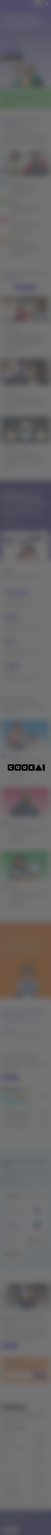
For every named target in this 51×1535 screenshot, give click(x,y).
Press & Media (39, 1461)
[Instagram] (25, 1427)
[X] (3, 1427)
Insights (36, 1453)
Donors (5, 1453)
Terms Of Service (39, 1496)
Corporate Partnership (12, 1487)
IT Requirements (39, 1487)
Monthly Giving (9, 1483)
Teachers (6, 1440)
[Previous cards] (37, 1079)
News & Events (40, 1457)
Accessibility (37, 1483)
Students (6, 1461)
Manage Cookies (39, 1500)
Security (35, 1491)
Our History (38, 1440)
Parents (5, 1457)
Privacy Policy (38, 1479)
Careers (36, 1465)
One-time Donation (10, 1479)
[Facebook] (13, 1427)
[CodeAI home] (10, 3)
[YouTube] (19, 1427)
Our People (38, 1448)
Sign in (38, 3)
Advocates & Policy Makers (14, 1448)
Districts (6, 1444)
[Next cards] (45, 1079)
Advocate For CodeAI (11, 1496)
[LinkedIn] (8, 1427)
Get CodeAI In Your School (14, 1500)
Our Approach (39, 1444)
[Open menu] (47, 3)
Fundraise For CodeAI (12, 1491)
